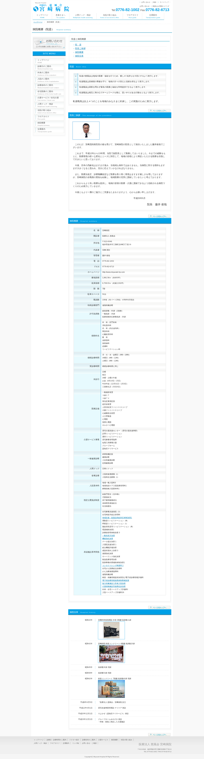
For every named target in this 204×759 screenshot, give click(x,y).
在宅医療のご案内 (49, 92)
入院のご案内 (48, 80)
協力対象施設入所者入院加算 (114, 583)
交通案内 (153, 16)
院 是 (78, 44)
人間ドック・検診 (83, 16)
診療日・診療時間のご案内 (56, 740)
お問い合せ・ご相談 (89, 743)
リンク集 (75, 743)
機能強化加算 (107, 539)
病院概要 (79, 52)
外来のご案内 (46, 73)
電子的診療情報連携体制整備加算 (115, 580)
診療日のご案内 (45, 67)
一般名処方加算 (108, 536)
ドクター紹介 (74, 740)
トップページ (42, 16)
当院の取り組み (109, 16)
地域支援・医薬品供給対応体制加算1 (117, 518)
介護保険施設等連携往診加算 (114, 586)
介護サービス (103, 740)
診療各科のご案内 (48, 86)
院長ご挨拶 (80, 48)
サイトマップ (164, 2)
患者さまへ (60, 16)
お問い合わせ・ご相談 (148, 2)
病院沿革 (79, 56)
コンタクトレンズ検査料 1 (113, 565)
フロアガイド (132, 16)
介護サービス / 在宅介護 (48, 99)
